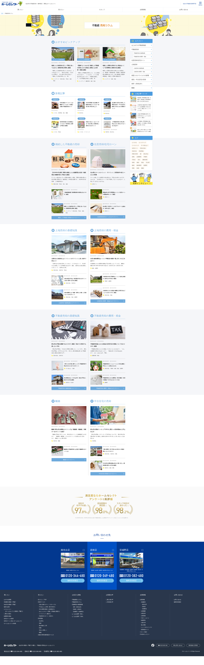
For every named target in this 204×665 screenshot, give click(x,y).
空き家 (72, 382)
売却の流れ (62, 79)
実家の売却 (55, 184)
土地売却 (134, 64)
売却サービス (41, 602)
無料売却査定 (72, 581)
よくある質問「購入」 (78, 614)
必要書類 (139, 156)
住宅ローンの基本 (9, 618)
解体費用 (139, 165)
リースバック (87, 132)
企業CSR (143, 622)
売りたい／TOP (42, 599)
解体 (93, 268)
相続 (71, 79)
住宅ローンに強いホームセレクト (13, 621)
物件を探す (7, 607)
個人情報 (143, 625)
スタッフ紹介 (143, 632)
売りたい (61, 9)
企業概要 (143, 611)
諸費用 (75, 297)
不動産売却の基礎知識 (139, 53)
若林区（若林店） (77, 609)
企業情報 (143, 9)
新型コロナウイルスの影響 (140, 75)
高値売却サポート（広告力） (46, 616)
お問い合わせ (183, 9)
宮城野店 (144, 608)
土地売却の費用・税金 (139, 71)
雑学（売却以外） (137, 84)
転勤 (138, 168)
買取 (116, 453)
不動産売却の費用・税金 (140, 56)
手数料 (106, 281)
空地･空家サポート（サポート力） (48, 604)
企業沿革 (143, 613)
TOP (2, 13)
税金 (54, 80)
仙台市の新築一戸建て (10, 604)
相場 (73, 368)
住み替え (41, 621)
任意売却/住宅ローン (138, 60)
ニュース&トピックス (146, 627)
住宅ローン (94, 184)
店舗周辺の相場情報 (77, 604)
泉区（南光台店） (77, 607)
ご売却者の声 (109, 602)
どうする (55, 112)
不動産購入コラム (77, 599)
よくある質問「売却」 (78, 616)
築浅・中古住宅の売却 (139, 79)
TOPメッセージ (145, 618)
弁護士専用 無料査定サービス (46, 634)
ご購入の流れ (7, 613)
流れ (64, 112)
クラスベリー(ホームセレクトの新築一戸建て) (13, 610)
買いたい (20, 9)
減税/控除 (88, 81)
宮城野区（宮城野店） (78, 611)
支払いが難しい (43, 630)
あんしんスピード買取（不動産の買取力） (49, 611)
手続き (67, 79)
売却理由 (60, 112)
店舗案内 (143, 602)
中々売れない (69, 368)
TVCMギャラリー (144, 634)
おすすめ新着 (7, 599)
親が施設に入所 (43, 625)
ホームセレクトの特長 (10, 623)
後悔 (133, 156)
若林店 (144, 606)
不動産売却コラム (77, 602)
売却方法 (107, 132)
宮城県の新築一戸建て (10, 602)
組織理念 (143, 620)
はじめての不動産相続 (139, 45)
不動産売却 (55, 99)
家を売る (81, 112)
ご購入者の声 (109, 599)
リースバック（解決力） (45, 613)
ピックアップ (56, 79)
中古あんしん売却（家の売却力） (47, 606)
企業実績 (143, 615)
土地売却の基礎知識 (139, 68)
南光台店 (144, 604)
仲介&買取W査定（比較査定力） (47, 609)
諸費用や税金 (7, 616)
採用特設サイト (145, 629)
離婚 (67, 112)
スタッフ (102, 9)
